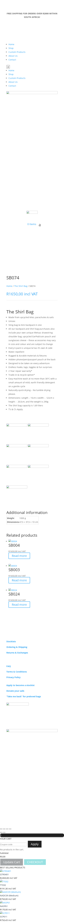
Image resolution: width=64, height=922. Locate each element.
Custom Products (16, 52)
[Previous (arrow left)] (1, 832)
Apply (35, 844)
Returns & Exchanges (17, 652)
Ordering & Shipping (16, 647)
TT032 (3, 885)
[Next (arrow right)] (4, 832)
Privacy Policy (13, 677)
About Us (13, 55)
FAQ (8, 666)
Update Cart (11, 862)
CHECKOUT (35, 862)
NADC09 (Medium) (9, 895)
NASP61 (4, 906)
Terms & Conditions (16, 671)
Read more (19, 556)
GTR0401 (4, 874)
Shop (11, 48)
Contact (12, 59)
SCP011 (3, 916)
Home (11, 44)
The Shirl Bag (20, 286)
